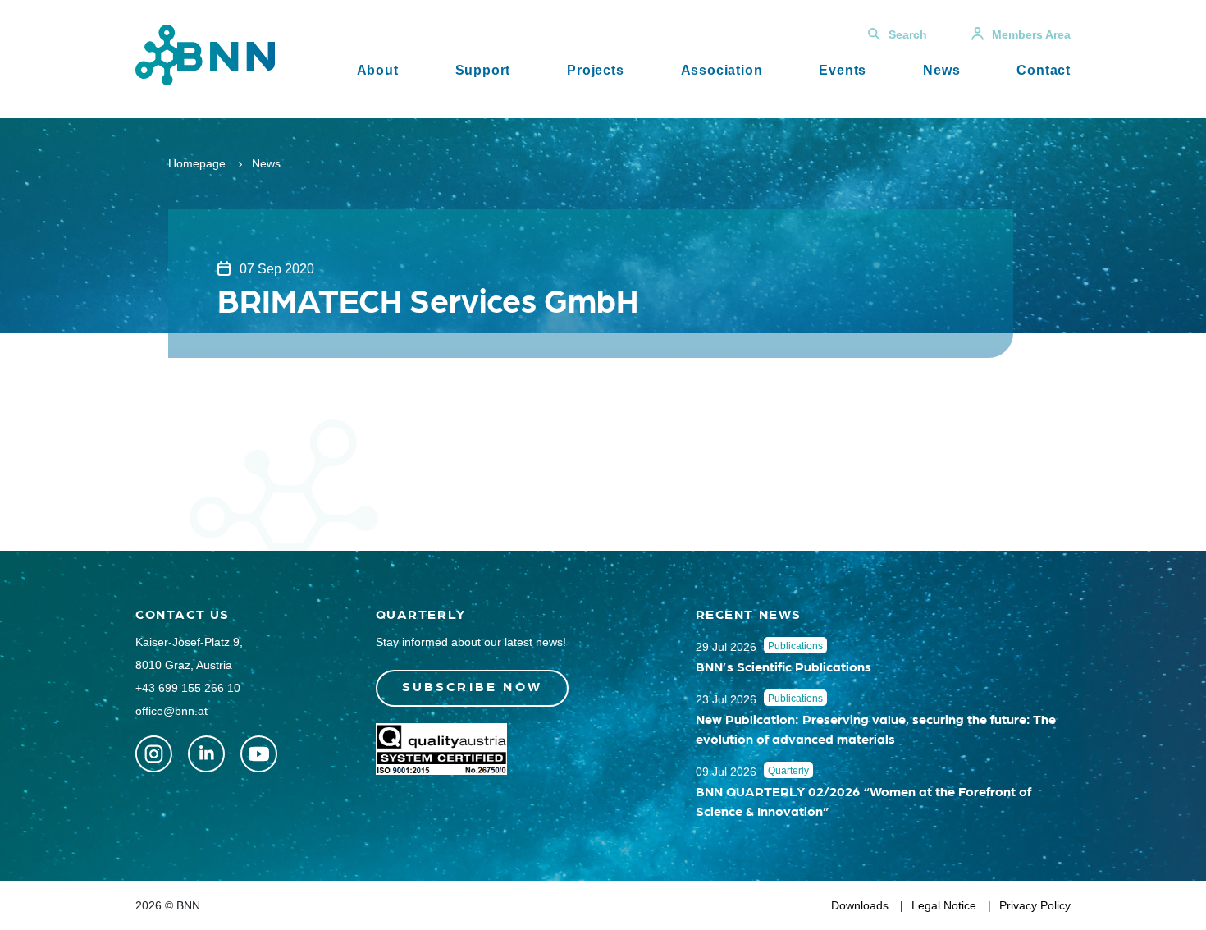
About (378, 70)
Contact (1043, 70)
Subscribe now (472, 686)
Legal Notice (943, 905)
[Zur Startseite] (205, 54)
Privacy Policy (1035, 905)
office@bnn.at (171, 710)
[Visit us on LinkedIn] (206, 753)
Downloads (860, 905)
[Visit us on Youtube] (258, 753)
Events (842, 70)
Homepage (197, 163)
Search (908, 34)
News (941, 70)
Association (722, 70)
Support (483, 70)
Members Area (1031, 34)
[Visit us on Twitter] (153, 753)
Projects (595, 70)
